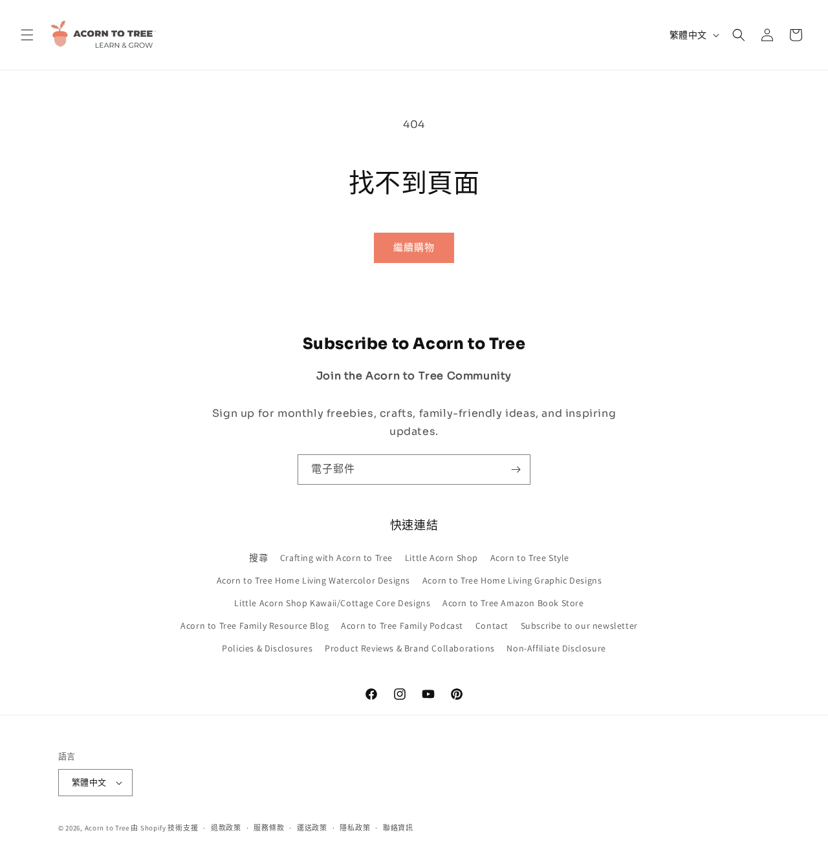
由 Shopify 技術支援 (164, 827)
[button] (27, 35)
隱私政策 (355, 827)
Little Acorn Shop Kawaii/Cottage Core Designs (332, 603)
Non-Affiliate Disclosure (556, 648)
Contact (491, 625)
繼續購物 (414, 247)
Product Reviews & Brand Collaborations (410, 648)
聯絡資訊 (398, 827)
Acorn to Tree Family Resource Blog (254, 625)
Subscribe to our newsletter (579, 625)
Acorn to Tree (108, 827)
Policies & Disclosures (267, 648)
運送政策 (312, 827)
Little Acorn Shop (441, 558)
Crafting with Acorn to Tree (336, 558)
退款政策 (226, 827)
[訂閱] (515, 469)
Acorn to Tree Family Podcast (402, 625)
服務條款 (269, 827)
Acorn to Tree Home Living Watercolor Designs (313, 580)
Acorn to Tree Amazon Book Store (513, 603)
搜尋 (258, 558)
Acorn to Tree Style (529, 558)
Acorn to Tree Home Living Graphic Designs (512, 580)
